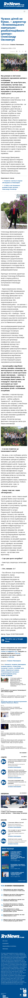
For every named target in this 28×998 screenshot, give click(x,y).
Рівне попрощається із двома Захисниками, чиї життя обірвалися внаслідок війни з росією (13, 910)
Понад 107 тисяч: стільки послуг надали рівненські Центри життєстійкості (12, 721)
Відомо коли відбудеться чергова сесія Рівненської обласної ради (13, 900)
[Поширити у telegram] (25, 51)
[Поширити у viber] (22, 51)
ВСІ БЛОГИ (24, 819)
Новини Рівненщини (17, 44)
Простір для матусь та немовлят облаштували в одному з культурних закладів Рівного (11, 708)
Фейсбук (11, 657)
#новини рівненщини (19, 664)
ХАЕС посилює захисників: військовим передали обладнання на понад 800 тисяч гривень (13, 734)
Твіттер (17, 653)
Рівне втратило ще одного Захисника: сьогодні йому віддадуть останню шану (14, 890)
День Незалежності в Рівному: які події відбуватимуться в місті (13, 915)
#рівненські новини (12, 670)
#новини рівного (6, 666)
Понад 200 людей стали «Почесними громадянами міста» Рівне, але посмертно (18, 726)
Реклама (5, 948)
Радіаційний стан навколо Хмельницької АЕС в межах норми (13, 691)
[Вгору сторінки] (24, 991)
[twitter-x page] (25, 989)
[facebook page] (23, 989)
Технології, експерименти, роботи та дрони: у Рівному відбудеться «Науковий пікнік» (13, 696)
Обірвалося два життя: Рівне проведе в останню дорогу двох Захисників (13, 895)
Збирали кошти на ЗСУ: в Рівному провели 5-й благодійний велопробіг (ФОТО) (14, 920)
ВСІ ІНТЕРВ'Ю (23, 793)
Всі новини (23, 752)
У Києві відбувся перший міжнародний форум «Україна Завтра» (17, 714)
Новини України (13, 843)
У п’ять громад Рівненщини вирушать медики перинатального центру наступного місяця (13, 748)
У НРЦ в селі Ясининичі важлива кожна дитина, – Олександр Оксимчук (11, 187)
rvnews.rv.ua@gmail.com (9, 651)
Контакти (5, 943)
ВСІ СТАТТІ (24, 756)
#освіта (10, 668)
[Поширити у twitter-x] (19, 51)
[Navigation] (24, 11)
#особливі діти (19, 668)
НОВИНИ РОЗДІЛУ (22, 880)
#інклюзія (7, 664)
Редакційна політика (9, 946)
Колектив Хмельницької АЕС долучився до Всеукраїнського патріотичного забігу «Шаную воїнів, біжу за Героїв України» (13, 741)
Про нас (5, 941)
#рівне (3, 670)
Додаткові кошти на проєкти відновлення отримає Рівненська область (14, 702)
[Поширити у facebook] (16, 51)
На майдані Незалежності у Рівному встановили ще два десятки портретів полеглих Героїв (13, 905)
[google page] (21, 989)
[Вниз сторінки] (24, 995)
